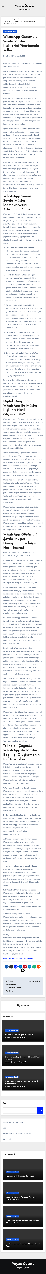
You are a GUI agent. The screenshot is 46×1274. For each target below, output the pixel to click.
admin (8, 56)
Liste (5, 1128)
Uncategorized (10, 31)
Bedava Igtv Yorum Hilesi (13, 1122)
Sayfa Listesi (8, 1139)
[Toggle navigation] (2, 7)
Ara (5, 1103)
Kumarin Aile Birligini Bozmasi (19, 1035)
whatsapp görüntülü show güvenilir (18, 958)
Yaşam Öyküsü (25, 6)
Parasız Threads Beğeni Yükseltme (17, 1134)
